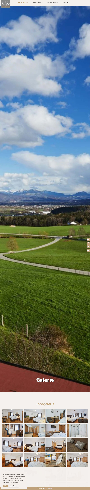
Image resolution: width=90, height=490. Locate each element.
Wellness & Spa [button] (52, 2)
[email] (88, 246)
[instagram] (88, 239)
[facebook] (88, 243)
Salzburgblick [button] (23, 2)
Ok (5, 486)
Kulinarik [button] (66, 2)
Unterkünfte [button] (37, 2)
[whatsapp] (88, 250)
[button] (12, 416)
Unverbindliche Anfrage (45, 488)
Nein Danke (13, 486)
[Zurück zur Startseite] (5, 4)
